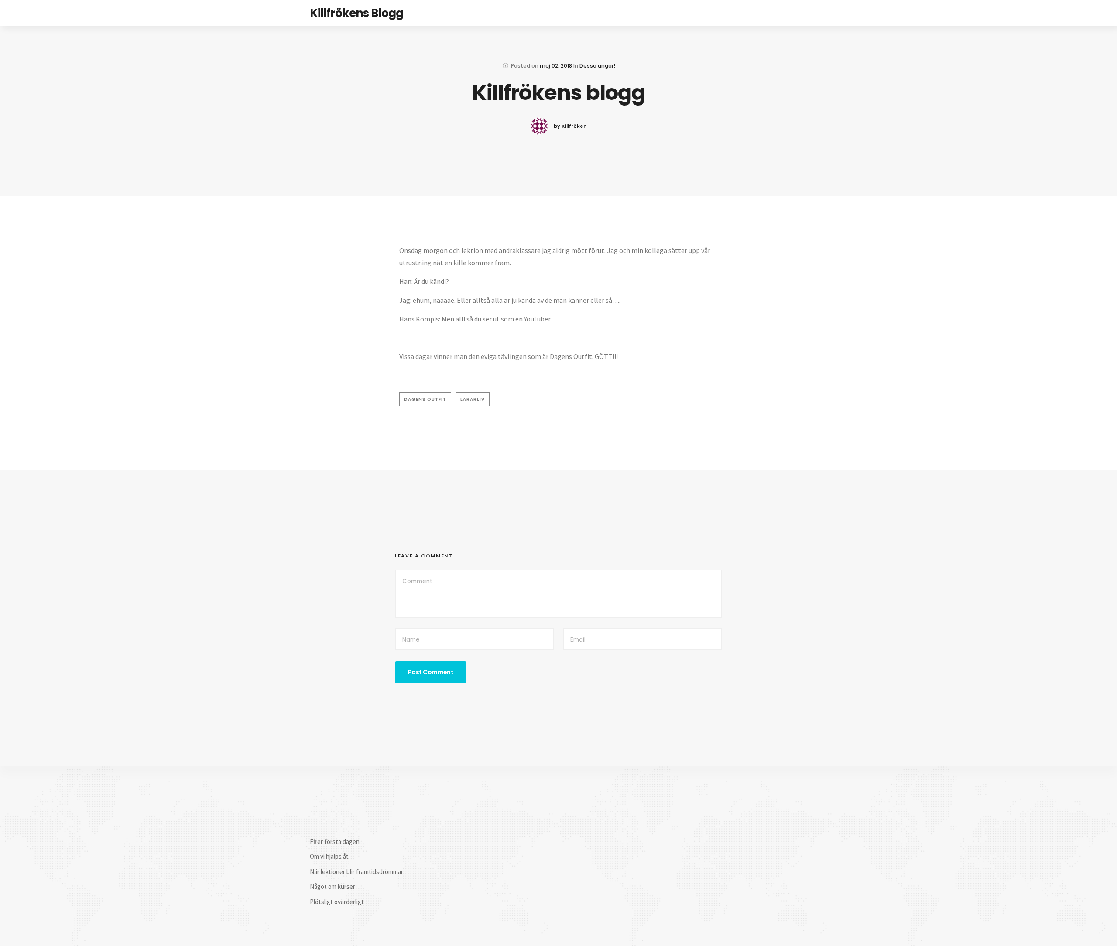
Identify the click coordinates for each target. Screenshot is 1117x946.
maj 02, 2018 (556, 65)
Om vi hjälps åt (329, 856)
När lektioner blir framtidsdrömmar (356, 871)
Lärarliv (472, 399)
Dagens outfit (425, 399)
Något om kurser (332, 886)
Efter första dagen (335, 841)
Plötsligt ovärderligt (337, 902)
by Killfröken (570, 126)
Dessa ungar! (597, 65)
